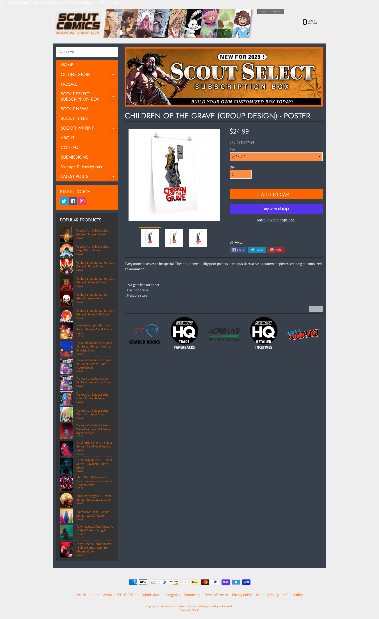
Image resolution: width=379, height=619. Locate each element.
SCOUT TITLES (74, 118)
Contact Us (192, 594)
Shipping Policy (267, 594)
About (107, 594)
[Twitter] (64, 201)
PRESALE (69, 84)
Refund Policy (293, 594)
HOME (67, 65)
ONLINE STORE (89, 75)
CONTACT (70, 147)
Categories (172, 594)
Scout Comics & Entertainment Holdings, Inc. (188, 606)
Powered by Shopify (189, 610)
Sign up (277, 11)
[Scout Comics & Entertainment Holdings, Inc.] (153, 24)
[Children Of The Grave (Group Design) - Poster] (150, 238)
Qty (232, 167)
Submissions (150, 594)
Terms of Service (216, 594)
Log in (262, 11)
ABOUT (67, 138)
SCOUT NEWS (75, 109)
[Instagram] (82, 201)
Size (233, 149)
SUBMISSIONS (74, 157)
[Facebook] (73, 201)
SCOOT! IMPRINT (89, 129)
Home (94, 594)
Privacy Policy (242, 594)
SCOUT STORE (126, 594)
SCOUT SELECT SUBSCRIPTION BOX (89, 97)
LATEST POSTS (89, 177)
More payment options (276, 219)
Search (81, 594)
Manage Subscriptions (81, 167)
